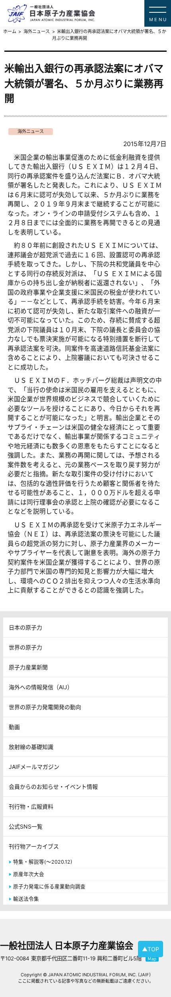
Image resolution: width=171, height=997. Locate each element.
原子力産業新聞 (28, 667)
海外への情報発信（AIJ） (41, 687)
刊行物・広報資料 (31, 806)
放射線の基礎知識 (31, 746)
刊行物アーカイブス (34, 846)
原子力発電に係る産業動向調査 (49, 886)
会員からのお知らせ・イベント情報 (53, 786)
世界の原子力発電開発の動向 (45, 707)
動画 (14, 726)
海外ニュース (30, 131)
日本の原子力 (25, 627)
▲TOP (150, 949)
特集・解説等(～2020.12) (42, 862)
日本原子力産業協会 (89, 13)
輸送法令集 (26, 899)
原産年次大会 (28, 874)
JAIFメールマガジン (34, 766)
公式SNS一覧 (26, 826)
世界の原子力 (25, 647)
